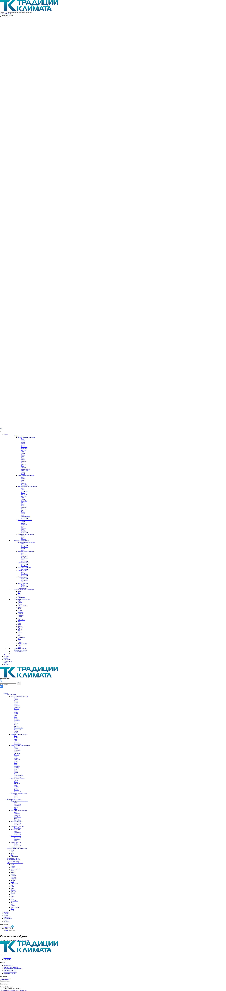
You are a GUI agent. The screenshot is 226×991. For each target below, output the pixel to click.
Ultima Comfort (25, 469)
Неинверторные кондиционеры (27, 486)
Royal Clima (24, 470)
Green (23, 453)
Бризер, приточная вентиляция (13, 968)
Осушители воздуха (20, 651)
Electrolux (24, 447)
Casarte (23, 442)
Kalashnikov (24, 547)
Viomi (23, 474)
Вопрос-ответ (8, 661)
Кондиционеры (18, 436)
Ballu (22, 439)
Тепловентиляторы (23, 562)
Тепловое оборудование (21, 540)
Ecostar (23, 478)
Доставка (6, 656)
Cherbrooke (24, 491)
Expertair (23, 450)
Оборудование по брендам (22, 599)
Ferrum (23, 455)
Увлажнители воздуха (20, 650)
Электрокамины (22, 588)
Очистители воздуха (20, 648)
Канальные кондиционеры (26, 534)
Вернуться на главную (22, 940)
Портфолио (7, 659)
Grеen (19, 623)
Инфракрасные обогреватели (26, 542)
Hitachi (23, 459)
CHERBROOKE (23, 605)
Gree (22, 451)
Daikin (23, 443)
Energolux (24, 448)
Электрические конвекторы (26, 551)
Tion (19, 596)
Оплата (6, 658)
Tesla (22, 466)
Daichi (23, 445)
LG (22, 462)
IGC (22, 510)
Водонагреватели (23, 583)
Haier (22, 458)
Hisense (23, 464)
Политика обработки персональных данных (13, 990)
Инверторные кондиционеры (26, 437)
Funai (22, 456)
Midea (23, 472)
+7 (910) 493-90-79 (5, 13)
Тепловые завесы (23, 570)
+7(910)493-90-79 (5, 979)
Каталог (6, 434)
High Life (24, 461)
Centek (23, 440)
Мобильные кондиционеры (26, 475)
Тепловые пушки (23, 577)
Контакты (6, 664)
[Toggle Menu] (0, 431)
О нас (5, 662)
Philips (23, 585)
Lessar (23, 512)
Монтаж (6, 655)
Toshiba (23, 467)
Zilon (22, 550)
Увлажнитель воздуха (10, 972)
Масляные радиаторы (24, 567)
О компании (7, 958)
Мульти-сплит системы (25, 520)
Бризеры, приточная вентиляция (24, 589)
